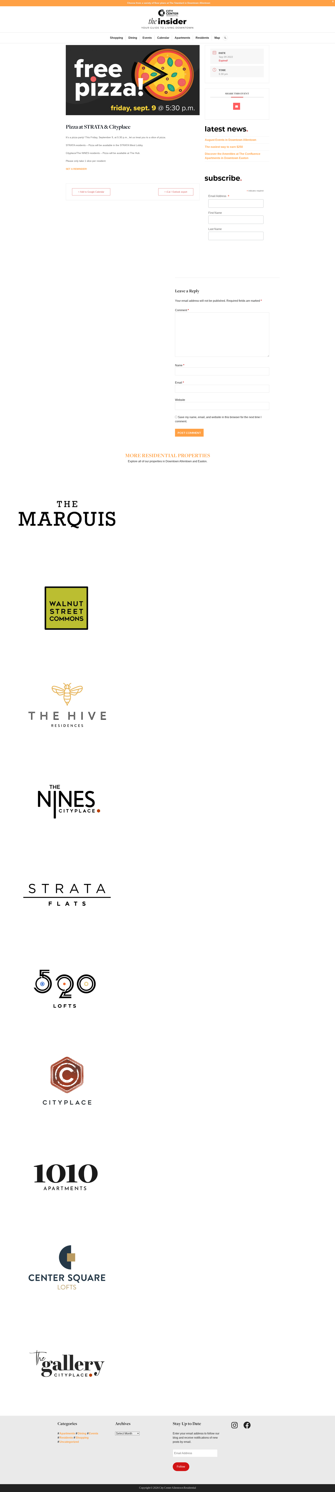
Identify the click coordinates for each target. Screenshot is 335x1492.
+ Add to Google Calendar (91, 192)
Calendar (163, 37)
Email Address (218, 196)
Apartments (182, 37)
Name (179, 365)
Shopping (116, 37)
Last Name (215, 229)
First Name (215, 212)
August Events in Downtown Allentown (230, 139)
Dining (132, 37)
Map (217, 37)
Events (147, 37)
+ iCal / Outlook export (175, 192)
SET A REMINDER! (76, 169)
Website (180, 399)
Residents (202, 37)
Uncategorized (69, 1441)
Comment (182, 310)
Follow (181, 1466)
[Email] (236, 106)
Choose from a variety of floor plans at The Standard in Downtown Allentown (168, 3)
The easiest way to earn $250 (224, 146)
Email (179, 382)
